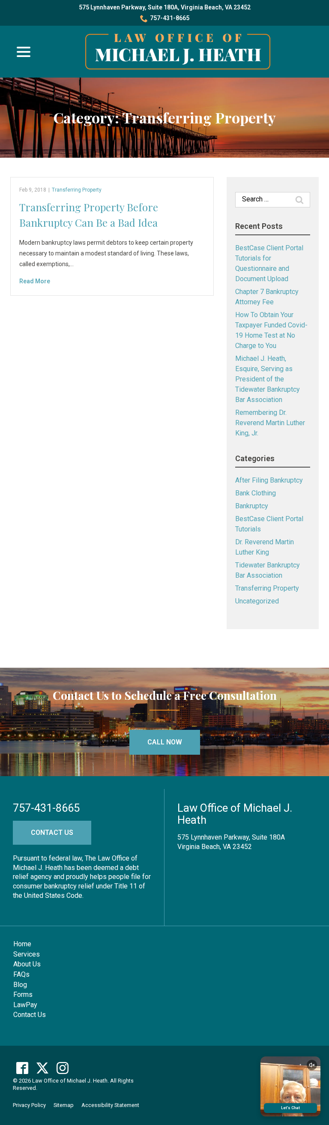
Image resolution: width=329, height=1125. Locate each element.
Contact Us (52, 832)
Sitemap (64, 1105)
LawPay (25, 1005)
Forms (23, 994)
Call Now (164, 742)
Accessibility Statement (110, 1105)
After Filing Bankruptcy (269, 480)
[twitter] (42, 1068)
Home (22, 944)
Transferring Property (77, 190)
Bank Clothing (255, 493)
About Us (27, 964)
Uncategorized (257, 601)
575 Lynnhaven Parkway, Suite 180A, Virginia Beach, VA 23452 (165, 7)
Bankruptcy (251, 506)
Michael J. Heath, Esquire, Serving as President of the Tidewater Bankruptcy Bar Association (267, 379)
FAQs (21, 974)
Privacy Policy (29, 1105)
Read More (34, 281)
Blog (20, 985)
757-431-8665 (169, 18)
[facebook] (22, 1068)
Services (26, 954)
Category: (165, 118)
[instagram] (62, 1068)
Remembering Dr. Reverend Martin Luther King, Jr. (270, 422)
